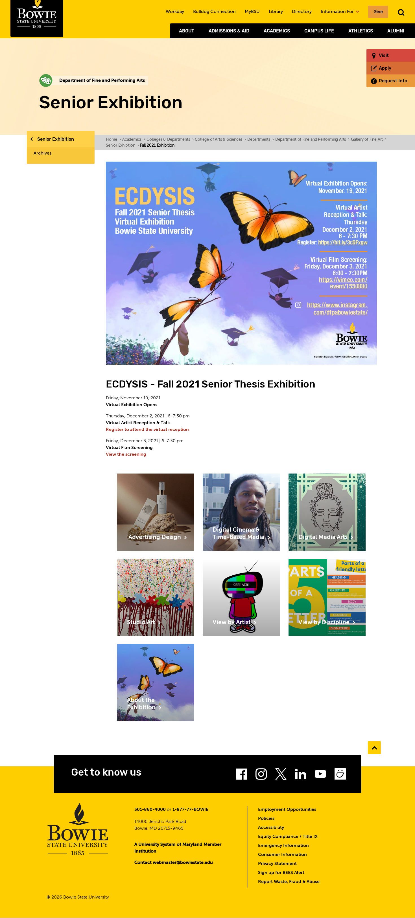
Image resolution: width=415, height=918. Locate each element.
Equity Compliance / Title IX (288, 837)
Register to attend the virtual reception (147, 430)
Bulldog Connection (214, 12)
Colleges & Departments (170, 140)
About (186, 31)
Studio (141, 623)
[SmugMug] (340, 775)
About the (142, 704)
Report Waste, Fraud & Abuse (289, 882)
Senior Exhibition (55, 139)
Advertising (154, 537)
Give (378, 11)
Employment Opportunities (287, 809)
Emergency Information (283, 846)
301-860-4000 (150, 809)
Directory (302, 12)
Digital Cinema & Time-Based (239, 533)
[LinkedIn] (300, 775)
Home (113, 140)
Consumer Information (282, 855)
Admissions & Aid (229, 31)
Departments (260, 140)
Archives (42, 153)
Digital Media (323, 537)
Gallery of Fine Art (368, 140)
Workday (175, 12)
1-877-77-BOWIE (190, 809)
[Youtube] (320, 775)
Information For (338, 12)
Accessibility (271, 827)
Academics (277, 31)
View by (232, 623)
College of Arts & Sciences (220, 140)
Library (276, 12)
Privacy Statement (277, 864)
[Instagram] (261, 775)
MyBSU (252, 12)
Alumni (395, 31)
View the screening (126, 454)
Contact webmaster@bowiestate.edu (173, 862)
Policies (266, 818)
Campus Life (319, 31)
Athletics (360, 31)
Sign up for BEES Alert (281, 873)
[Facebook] (241, 775)
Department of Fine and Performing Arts (312, 140)
